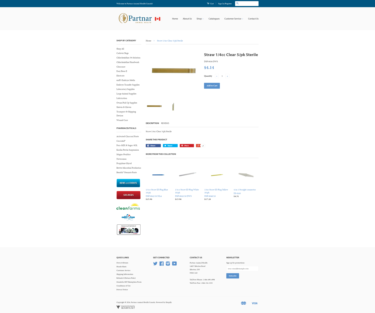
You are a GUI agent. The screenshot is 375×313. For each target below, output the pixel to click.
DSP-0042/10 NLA (157, 194)
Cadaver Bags (122, 53)
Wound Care (122, 120)
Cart (212, 3)
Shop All (120, 48)
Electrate (120, 75)
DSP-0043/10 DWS (187, 194)
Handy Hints (121, 266)
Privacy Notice (122, 289)
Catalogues (214, 18)
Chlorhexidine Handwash (127, 62)
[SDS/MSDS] (128, 198)
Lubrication (121, 98)
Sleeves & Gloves (123, 107)
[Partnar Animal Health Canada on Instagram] (168, 264)
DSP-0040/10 (216, 194)
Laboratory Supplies (125, 89)
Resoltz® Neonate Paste (126, 172)
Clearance (120, 66)
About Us (187, 18)
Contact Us (253, 18)
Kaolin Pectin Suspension (127, 149)
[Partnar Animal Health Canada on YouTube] (174, 264)
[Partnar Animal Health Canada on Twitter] (155, 264)
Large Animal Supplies (126, 93)
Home (175, 18)
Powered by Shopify (163, 302)
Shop (199, 18)
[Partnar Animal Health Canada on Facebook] (161, 264)
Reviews (165, 123)
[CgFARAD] (128, 234)
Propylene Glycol (124, 163)
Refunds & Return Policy (126, 278)
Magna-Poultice (123, 154)
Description (152, 123)
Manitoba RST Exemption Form (129, 282)
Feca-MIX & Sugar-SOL (126, 145)
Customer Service (233, 18)
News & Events (122, 262)
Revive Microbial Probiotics (128, 167)
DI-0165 (245, 193)
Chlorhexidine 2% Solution (128, 57)
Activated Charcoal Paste (127, 136)
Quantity (208, 75)
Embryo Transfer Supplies (128, 84)
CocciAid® (120, 140)
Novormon (121, 158)
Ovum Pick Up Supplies (126, 102)
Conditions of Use (123, 285)
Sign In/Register (225, 3)
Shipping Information (124, 274)
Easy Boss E (121, 71)
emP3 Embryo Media (125, 80)
